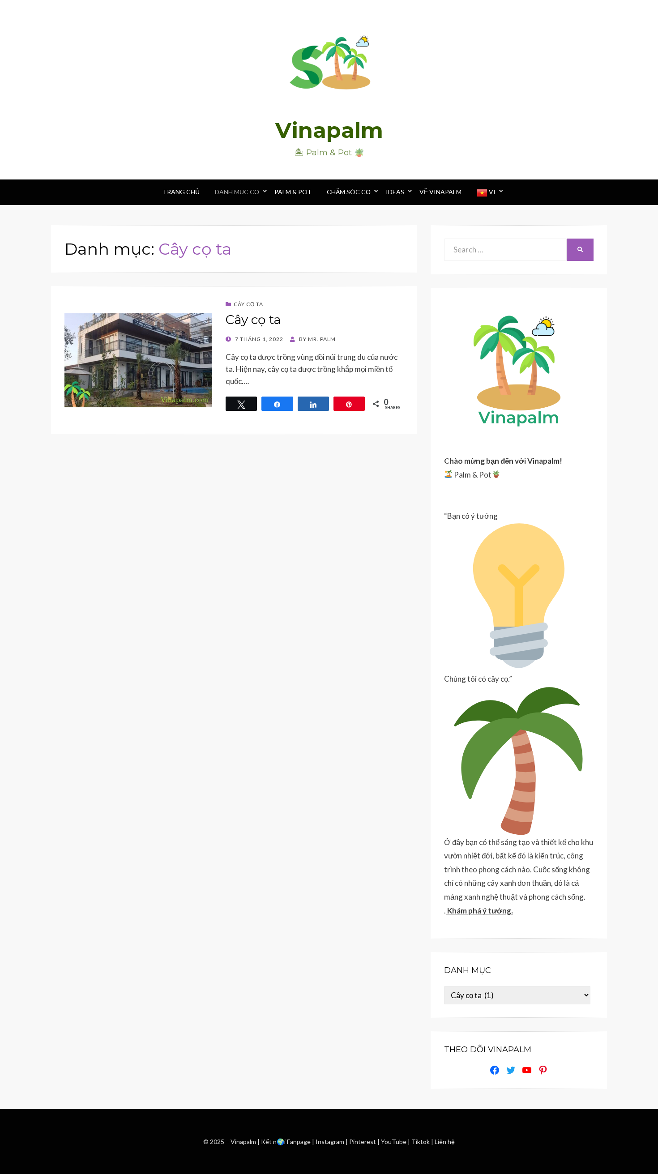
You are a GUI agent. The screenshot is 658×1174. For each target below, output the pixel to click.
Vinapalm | (246, 1141)
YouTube (394, 1141)
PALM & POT (293, 192)
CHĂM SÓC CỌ (349, 192)
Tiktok (421, 1141)
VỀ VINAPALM (440, 192)
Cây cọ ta (248, 304)
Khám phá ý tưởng (479, 910)
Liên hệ (445, 1141)
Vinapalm (329, 130)
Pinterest (362, 1141)
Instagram (331, 1141)
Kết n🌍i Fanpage (286, 1141)
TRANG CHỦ (181, 192)
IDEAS (395, 192)
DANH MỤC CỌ (237, 192)
